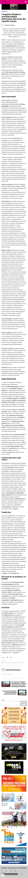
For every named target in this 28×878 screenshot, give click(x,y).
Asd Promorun (5, 662)
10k (2, 661)
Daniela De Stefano (10, 25)
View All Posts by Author (7, 674)
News (5, 661)
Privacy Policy (6, 874)
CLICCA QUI (7, 617)
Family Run (22, 662)
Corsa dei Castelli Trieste (13, 662)
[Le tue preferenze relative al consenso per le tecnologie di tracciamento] (2, 875)
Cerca (3, 700)
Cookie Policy (14, 874)
